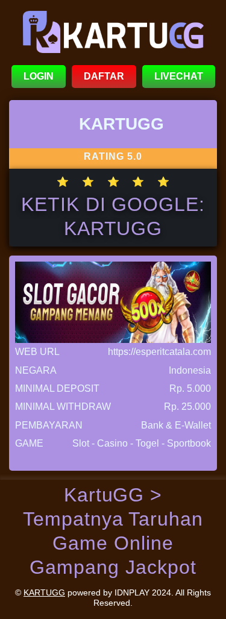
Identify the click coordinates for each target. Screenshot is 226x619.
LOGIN (39, 76)
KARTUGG (44, 592)
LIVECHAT (178, 76)
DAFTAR (104, 76)
